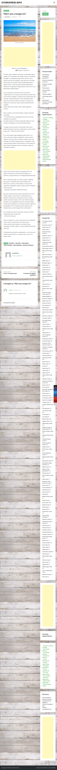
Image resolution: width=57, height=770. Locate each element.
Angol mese (45, 238)
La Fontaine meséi (46, 397)
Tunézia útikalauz (46, 697)
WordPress (45, 767)
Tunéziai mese (45, 560)
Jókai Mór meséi (46, 379)
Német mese (45, 467)
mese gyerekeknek (17, 245)
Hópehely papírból (46, 94)
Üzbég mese (45, 564)
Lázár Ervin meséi (46, 400)
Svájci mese (45, 507)
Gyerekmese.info (11, 2)
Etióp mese (45, 307)
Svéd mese (45, 509)
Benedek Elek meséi (47, 256)
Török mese (45, 554)
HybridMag (52, 767)
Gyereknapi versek (46, 338)
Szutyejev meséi (46, 534)
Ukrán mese (45, 562)
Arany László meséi (47, 246)
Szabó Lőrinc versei (47, 511)
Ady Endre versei (46, 225)
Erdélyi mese (45, 301)
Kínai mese (45, 387)
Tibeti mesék (45, 547)
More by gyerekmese (17, 255)
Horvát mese (45, 353)
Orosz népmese (46, 487)
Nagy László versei (46, 460)
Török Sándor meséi (47, 556)
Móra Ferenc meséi (47, 449)
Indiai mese (45, 361)
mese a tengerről (8, 245)
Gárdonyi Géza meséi (47, 328)
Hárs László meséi (46, 351)
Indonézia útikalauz (47, 699)
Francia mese (45, 326)
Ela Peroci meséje (46, 298)
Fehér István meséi (47, 309)
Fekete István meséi (47, 312)
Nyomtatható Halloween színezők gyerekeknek (47, 102)
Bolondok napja (46, 263)
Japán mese (6, 10)
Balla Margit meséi (46, 248)
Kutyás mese (45, 395)
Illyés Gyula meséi (46, 357)
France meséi (45, 324)
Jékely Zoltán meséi (47, 375)
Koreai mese (45, 393)
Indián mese (45, 363)
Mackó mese (45, 419)
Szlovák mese (45, 525)
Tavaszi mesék (45, 542)
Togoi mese (45, 549)
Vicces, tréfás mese (47, 570)
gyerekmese (7, 16)
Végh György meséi (47, 566)
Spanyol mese (45, 504)
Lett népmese (45, 408)
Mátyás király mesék (47, 423)
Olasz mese (45, 479)
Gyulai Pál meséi (46, 341)
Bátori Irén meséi (46, 254)
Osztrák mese (45, 489)
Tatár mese (45, 540)
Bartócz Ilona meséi (47, 250)
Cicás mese (45, 267)
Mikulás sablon (45, 88)
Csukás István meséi (47, 280)
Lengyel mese (45, 402)
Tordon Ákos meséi (47, 551)
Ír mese (44, 366)
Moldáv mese (45, 447)
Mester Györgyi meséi (47, 431)
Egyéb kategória (46, 296)
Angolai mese (45, 240)
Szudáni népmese (46, 532)
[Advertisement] (20, 57)
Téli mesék (45, 545)
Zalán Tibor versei (46, 574)
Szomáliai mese (46, 530)
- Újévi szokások (46, 151)
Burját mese (45, 265)
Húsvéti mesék (46, 355)
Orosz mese (45, 485)
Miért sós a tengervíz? (28, 245)
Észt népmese (45, 305)
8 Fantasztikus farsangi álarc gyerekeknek (45, 76)
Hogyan (11, 290)
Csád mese (45, 272)
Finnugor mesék (46, 318)
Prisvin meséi (45, 492)
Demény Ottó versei (47, 288)
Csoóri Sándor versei (47, 276)
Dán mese (44, 286)
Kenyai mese (45, 385)
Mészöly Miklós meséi (47, 435)
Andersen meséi (46, 235)
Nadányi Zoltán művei (47, 457)
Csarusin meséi (46, 274)
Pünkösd (44, 494)
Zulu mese (44, 576)
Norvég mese (45, 473)
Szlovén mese (45, 527)
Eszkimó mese (45, 303)
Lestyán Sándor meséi (47, 404)
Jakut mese (45, 370)
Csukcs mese (45, 284)
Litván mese (45, 414)
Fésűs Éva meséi (46, 316)
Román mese (45, 500)
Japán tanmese (25, 243)
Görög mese (45, 332)
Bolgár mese (45, 260)
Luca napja (45, 416)
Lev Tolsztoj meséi (46, 410)
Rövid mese (45, 502)
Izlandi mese (45, 368)
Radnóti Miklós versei (47, 496)
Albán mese (45, 229)
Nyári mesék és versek (47, 475)
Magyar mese (45, 421)
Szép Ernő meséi (46, 519)
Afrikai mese (45, 227)
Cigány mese (45, 269)
